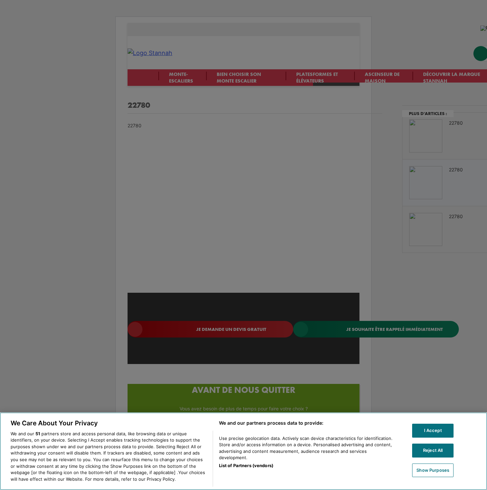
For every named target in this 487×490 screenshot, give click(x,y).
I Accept (433, 430)
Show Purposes (432, 469)
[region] (243, 451)
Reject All (433, 450)
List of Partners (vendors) (246, 465)
